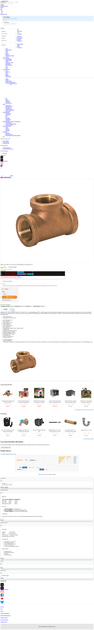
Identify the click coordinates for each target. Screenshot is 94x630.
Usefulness (38, 467)
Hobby (7, 78)
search (2, 4)
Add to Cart (10, 296)
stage (7, 52)
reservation (4, 36)
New (13, 272)
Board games (8, 76)
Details (18, 276)
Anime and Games (9, 62)
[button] (47, 13)
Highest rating (31, 467)
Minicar (7, 75)
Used (17, 274)
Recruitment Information (5, 615)
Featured (3, 38)
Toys (7, 70)
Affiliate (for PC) (4, 622)
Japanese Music (9, 59)
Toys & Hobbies (6, 69)
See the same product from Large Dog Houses (84, 409)
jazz (6, 66)
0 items (75, 462)
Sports (7, 53)
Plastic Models (9, 81)
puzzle (7, 74)
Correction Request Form (5, 447)
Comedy (7, 54)
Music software (6, 58)
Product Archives (4, 617)
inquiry (2, 611)
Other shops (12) (7, 281)
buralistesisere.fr (5, 1)
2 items (75, 459)
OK (1, 567)
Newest (24, 467)
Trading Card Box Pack (10, 82)
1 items (75, 461)
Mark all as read (4, 14)
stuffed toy (8, 71)
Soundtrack (8, 63)
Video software (20, 44)
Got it (2, 520)
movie (18, 46)
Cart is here (19, 34)
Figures (7, 79)
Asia (6, 68)
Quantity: (4, 483)
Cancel (2, 487)
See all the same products (88, 438)
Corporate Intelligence (5, 613)
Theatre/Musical (9, 64)
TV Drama (19, 47)
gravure (7, 56)
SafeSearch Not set (4, 6)
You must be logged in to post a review (8, 454)
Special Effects (9, 49)
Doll (6, 73)
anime (18, 45)
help (1, 609)
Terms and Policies (4, 619)
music (7, 48)
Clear (47, 469)
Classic (7, 61)
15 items (75, 456)
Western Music (9, 60)
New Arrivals (4, 33)
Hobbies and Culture (10, 55)
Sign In (2, 7)
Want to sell (4, 40)
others (7, 51)
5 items (75, 458)
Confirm (6, 487)
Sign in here (19, 31)
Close (2, 558)
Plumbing (3, 44)
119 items (32, 460)
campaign (3, 31)
